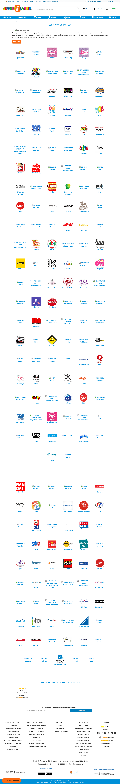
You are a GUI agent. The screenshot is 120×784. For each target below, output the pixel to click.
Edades (83, 17)
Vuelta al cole (83, 725)
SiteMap (83, 755)
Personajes (53, 17)
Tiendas (88, 9)
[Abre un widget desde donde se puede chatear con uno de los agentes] (11, 780)
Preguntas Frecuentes (13, 728)
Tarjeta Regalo (83, 752)
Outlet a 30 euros (83, 740)
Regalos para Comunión (83, 728)
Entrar (60, 725)
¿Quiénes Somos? (13, 749)
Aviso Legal (36, 740)
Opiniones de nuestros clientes (13, 745)
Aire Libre (38, 17)
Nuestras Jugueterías (36, 734)
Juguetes (8, 17)
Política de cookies (36, 728)
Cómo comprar (13, 737)
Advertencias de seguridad (36, 725)
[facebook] (105, 733)
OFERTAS (113, 17)
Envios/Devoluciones (36, 743)
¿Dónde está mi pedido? (60, 731)
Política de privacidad (36, 731)
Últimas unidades (83, 749)
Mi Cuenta (99, 9)
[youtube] (115, 733)
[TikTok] (102, 733)
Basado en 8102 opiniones (22, 693)
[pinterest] (112, 733)
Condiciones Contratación (37, 746)
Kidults (68, 17)
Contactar (13, 725)
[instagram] (98, 733)
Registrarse (60, 728)
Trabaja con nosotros (13, 734)
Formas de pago (13, 731)
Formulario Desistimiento (13, 740)
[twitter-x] (108, 733)
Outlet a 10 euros (83, 734)
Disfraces (23, 17)
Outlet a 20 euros (83, 737)
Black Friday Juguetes (83, 743)
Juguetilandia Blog (83, 731)
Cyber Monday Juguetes (83, 746)
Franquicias (37, 737)
